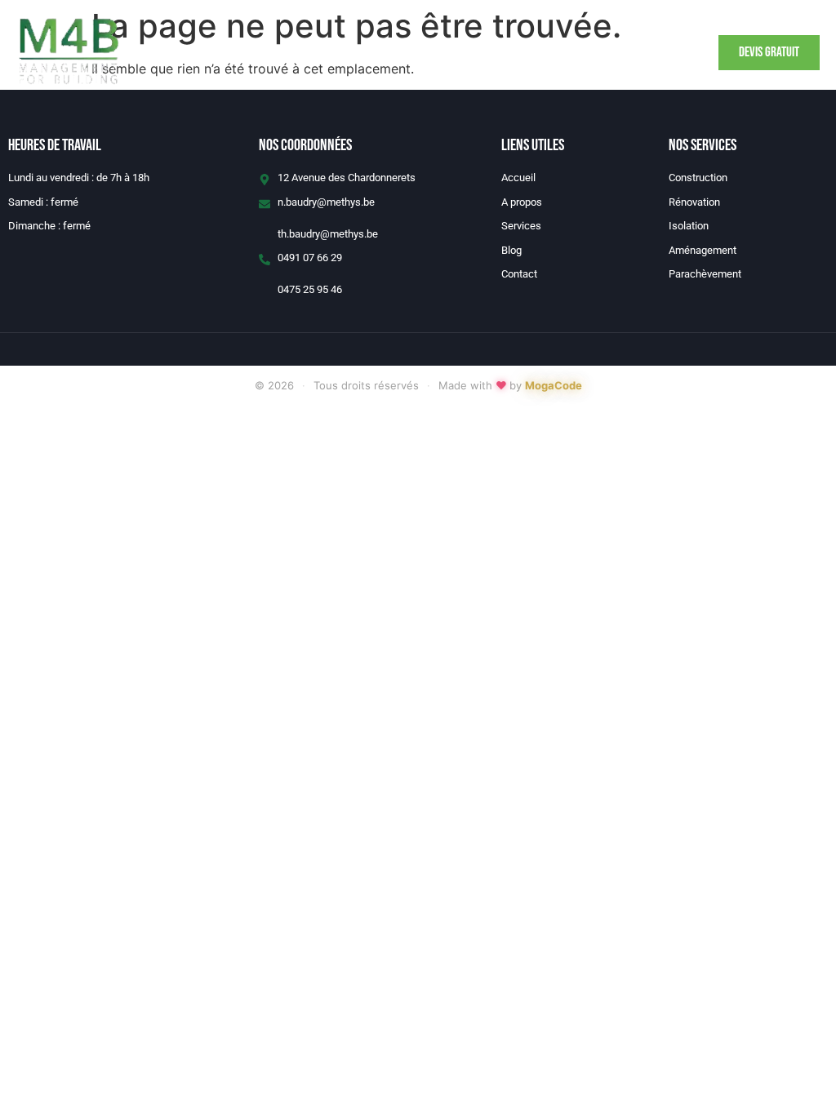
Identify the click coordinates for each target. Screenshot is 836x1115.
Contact (530, 53)
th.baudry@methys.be (328, 234)
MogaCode (553, 385)
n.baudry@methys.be (326, 202)
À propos (319, 53)
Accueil (247, 53)
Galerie (461, 53)
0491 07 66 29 (310, 257)
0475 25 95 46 (310, 289)
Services (391, 53)
